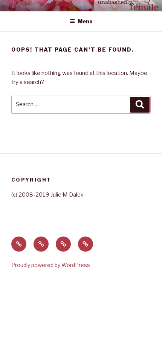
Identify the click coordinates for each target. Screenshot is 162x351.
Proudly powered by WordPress (50, 265)
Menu (85, 21)
